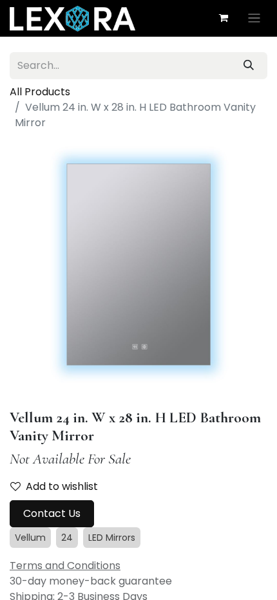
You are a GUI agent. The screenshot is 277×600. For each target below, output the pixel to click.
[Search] (248, 65)
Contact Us (52, 513)
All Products (40, 91)
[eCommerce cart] (223, 18)
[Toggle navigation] (254, 18)
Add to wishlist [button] (62, 486)
